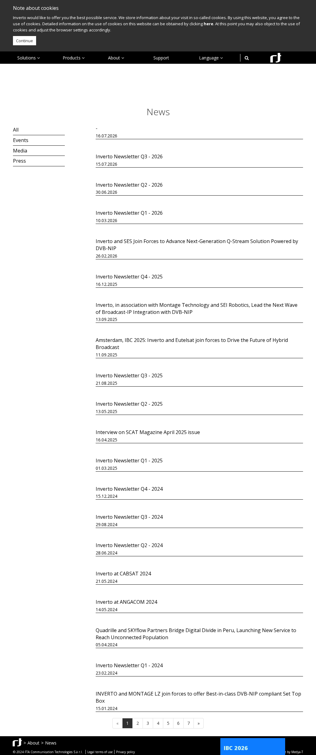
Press (19, 160)
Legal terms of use (100, 752)
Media (20, 150)
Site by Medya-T (292, 752)
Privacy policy (125, 752)
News (50, 743)
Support (161, 58)
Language (209, 58)
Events (20, 140)
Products (72, 58)
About (114, 58)
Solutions (27, 58)
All (16, 129)
